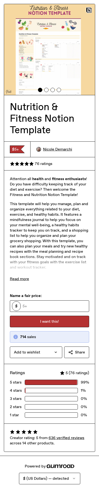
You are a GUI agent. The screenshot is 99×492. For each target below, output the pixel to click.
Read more (19, 279)
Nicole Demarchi (57, 149)
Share (80, 352)
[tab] (40, 90)
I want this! (49, 321)
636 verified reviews (66, 437)
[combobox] (36, 352)
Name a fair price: (26, 295)
